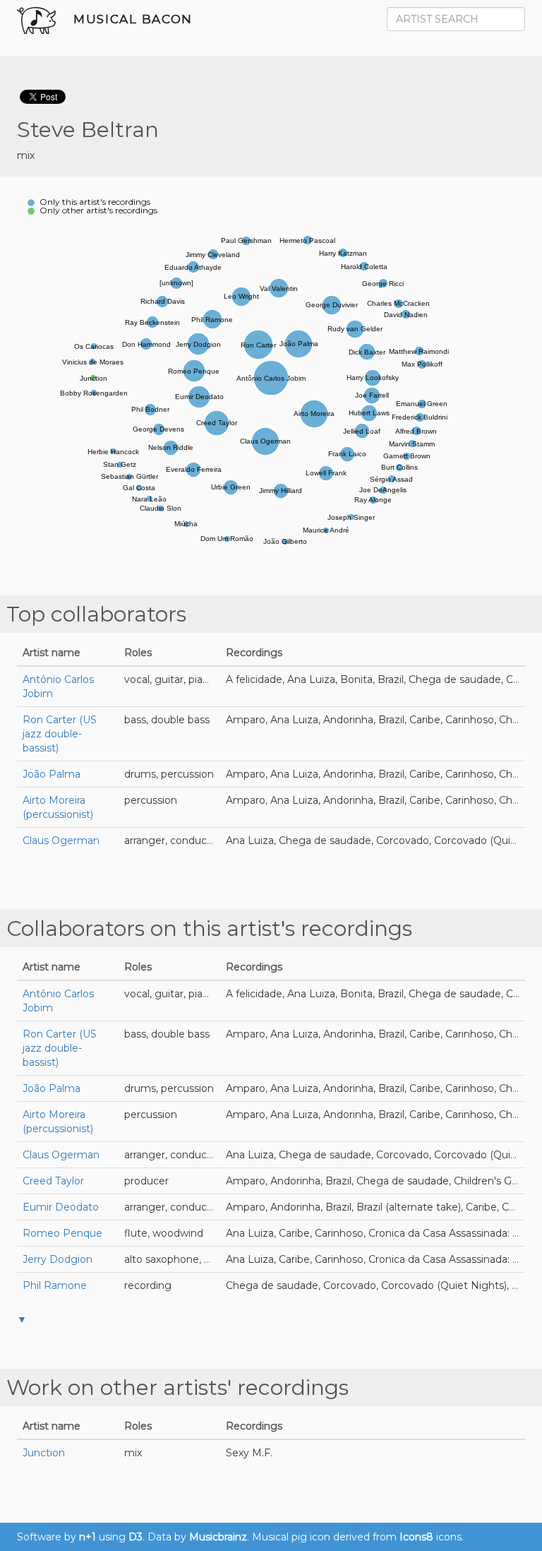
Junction (44, 1452)
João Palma (51, 774)
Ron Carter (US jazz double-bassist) (60, 733)
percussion (150, 800)
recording (147, 1285)
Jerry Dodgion (57, 1259)
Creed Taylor (53, 1181)
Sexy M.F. (249, 1452)
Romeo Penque (62, 1233)
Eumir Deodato (61, 1207)
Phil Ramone (55, 1285)
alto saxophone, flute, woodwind (203, 1259)
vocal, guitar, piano (169, 679)
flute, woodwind (163, 1233)
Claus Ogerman (61, 840)
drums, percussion (169, 774)
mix (26, 155)
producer (146, 1181)
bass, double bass (167, 719)
